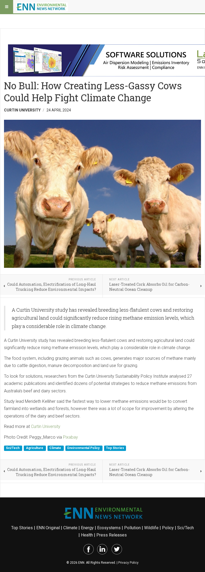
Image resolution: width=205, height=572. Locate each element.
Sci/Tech (13, 448)
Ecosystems (109, 527)
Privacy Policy (128, 563)
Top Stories (115, 448)
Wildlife (151, 527)
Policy (168, 527)
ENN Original (48, 527)
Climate (55, 448)
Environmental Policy (83, 448)
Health (87, 535)
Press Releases (111, 535)
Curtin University (45, 426)
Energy (87, 527)
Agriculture (35, 448)
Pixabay (70, 437)
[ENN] (42, 6)
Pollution (132, 527)
